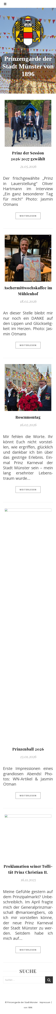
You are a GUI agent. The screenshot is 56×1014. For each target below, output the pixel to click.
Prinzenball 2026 (28, 748)
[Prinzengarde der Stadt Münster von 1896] (28, 31)
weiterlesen (28, 215)
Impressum (45, 1002)
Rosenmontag (28, 417)
